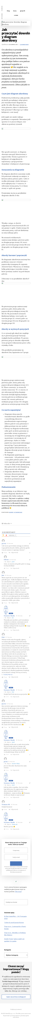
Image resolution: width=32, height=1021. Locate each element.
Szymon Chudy (9, 616)
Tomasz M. (14, 824)
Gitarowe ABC (18, 512)
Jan (13, 618)
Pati (13, 692)
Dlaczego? (18, 891)
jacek (13, 561)
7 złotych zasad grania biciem (14, 922)
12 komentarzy (24, 44)
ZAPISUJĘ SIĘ (16, 863)
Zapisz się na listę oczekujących (16, 997)
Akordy (11, 512)
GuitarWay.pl (16, 5)
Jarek (13, 742)
